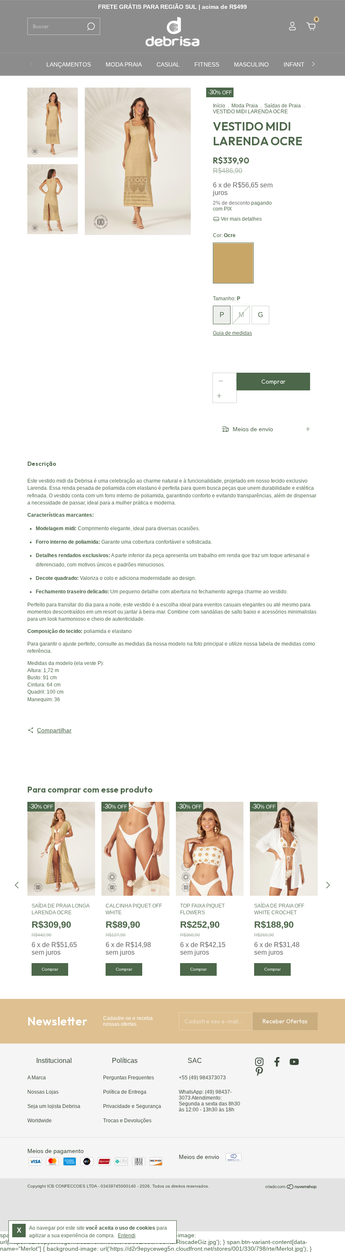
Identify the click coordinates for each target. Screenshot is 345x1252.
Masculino (251, 64)
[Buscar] (90, 26)
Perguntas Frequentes (128, 1078)
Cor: (224, 235)
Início (219, 106)
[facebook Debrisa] (277, 1062)
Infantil (297, 64)
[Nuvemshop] (291, 1187)
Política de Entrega (124, 1092)
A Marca (36, 1078)
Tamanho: (226, 299)
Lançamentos (68, 64)
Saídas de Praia (282, 106)
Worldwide (39, 1121)
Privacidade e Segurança (132, 1106)
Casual (168, 64)
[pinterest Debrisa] (259, 1071)
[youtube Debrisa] (294, 1062)
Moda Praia (244, 106)
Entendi (126, 1236)
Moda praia (124, 64)
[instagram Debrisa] (259, 1062)
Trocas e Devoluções (127, 1121)
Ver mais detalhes (241, 219)
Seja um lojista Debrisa (53, 1106)
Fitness (206, 64)
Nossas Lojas (42, 1092)
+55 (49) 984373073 (202, 1078)
